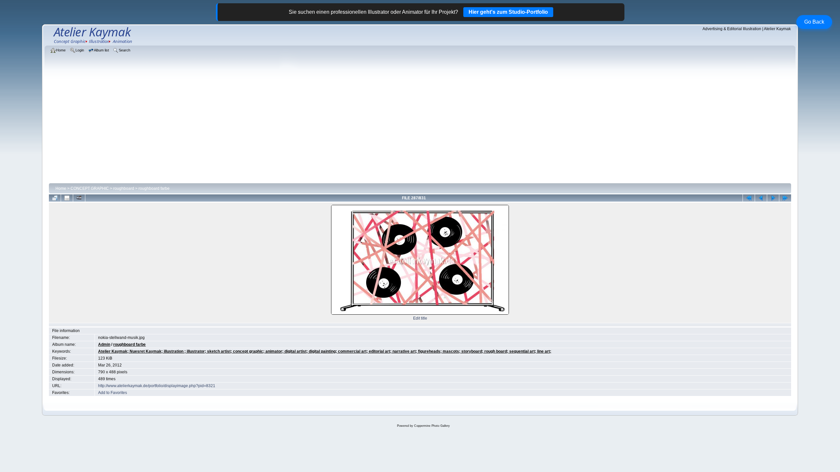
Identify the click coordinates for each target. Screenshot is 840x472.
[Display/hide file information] (67, 198)
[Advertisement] (420, 132)
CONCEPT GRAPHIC (90, 188)
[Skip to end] (785, 198)
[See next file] (773, 198)
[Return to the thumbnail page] (55, 198)
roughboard (123, 188)
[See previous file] (761, 198)
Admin (104, 344)
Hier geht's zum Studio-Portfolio (508, 12)
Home (60, 188)
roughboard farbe (154, 188)
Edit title (420, 318)
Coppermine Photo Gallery (432, 425)
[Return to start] (749, 198)
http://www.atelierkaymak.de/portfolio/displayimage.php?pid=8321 (156, 386)
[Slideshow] (79, 198)
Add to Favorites (112, 392)
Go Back (814, 22)
